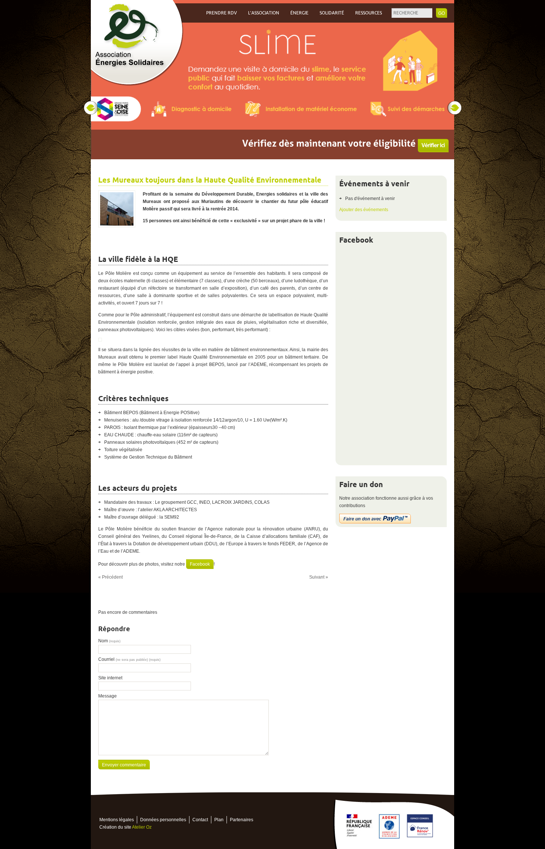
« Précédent (110, 577)
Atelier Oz (142, 827)
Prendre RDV (221, 13)
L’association (263, 13)
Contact (200, 819)
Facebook (200, 564)
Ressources (368, 13)
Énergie (299, 13)
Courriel (129, 659)
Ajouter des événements (363, 209)
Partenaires (241, 819)
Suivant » (318, 577)
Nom (109, 640)
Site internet (110, 677)
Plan (219, 819)
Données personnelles (163, 819)
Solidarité (332, 13)
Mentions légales (116, 819)
